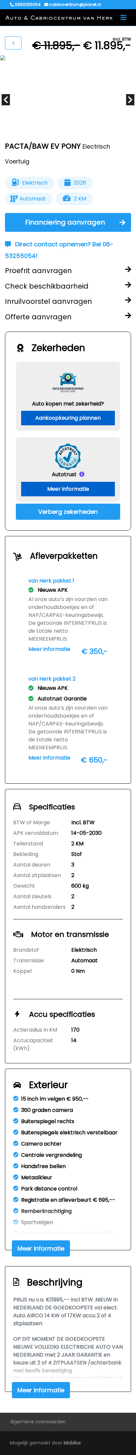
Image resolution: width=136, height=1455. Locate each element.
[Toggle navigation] (123, 17)
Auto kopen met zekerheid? (68, 404)
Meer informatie (68, 489)
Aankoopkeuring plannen (68, 418)
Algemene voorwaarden (38, 1421)
